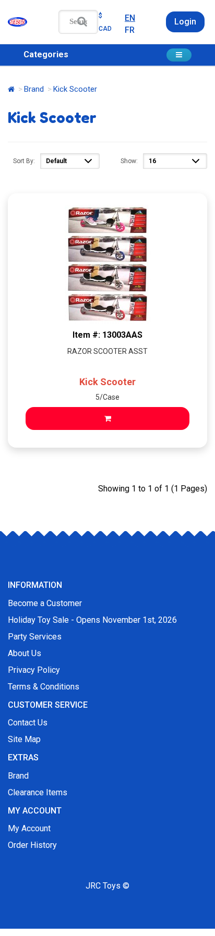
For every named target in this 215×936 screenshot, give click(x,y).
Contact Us (27, 723)
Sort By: (24, 161)
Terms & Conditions (43, 687)
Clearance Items (37, 792)
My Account (29, 828)
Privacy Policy (34, 670)
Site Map (24, 739)
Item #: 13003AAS (107, 335)
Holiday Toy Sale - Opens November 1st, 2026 (92, 620)
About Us (24, 653)
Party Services (35, 637)
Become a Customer (45, 603)
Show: (129, 161)
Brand (34, 89)
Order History (32, 845)
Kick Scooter (107, 381)
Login (185, 22)
